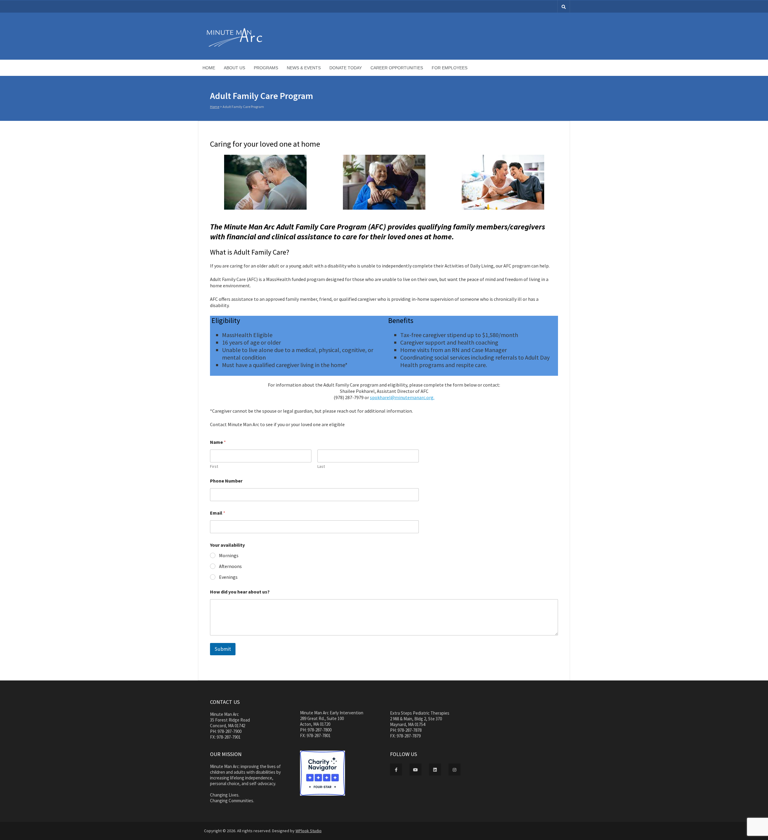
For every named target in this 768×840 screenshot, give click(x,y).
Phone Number (226, 481)
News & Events (304, 67)
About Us (234, 67)
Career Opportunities (396, 67)
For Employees (449, 67)
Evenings (228, 577)
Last (321, 466)
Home (208, 67)
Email (217, 513)
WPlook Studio (309, 830)
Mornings (228, 555)
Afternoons (230, 566)
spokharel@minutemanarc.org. (402, 397)
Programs (266, 67)
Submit (222, 649)
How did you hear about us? (240, 592)
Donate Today (345, 67)
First (214, 466)
